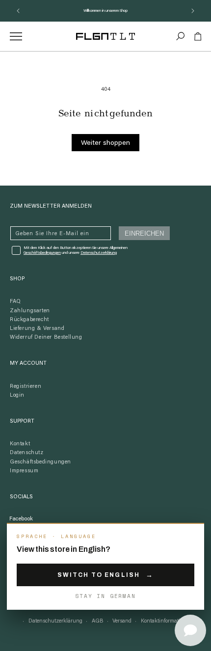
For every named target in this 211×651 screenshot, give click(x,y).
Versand (122, 621)
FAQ (15, 301)
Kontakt (20, 444)
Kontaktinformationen (166, 621)
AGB (98, 621)
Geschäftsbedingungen (40, 462)
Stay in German (106, 596)
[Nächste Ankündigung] (193, 11)
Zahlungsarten (30, 311)
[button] (180, 36)
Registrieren (25, 386)
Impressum (24, 471)
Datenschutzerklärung (98, 253)
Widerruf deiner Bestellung (46, 337)
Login (17, 395)
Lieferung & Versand (37, 328)
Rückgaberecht (29, 320)
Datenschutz (27, 453)
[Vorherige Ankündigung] (18, 11)
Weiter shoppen (105, 143)
